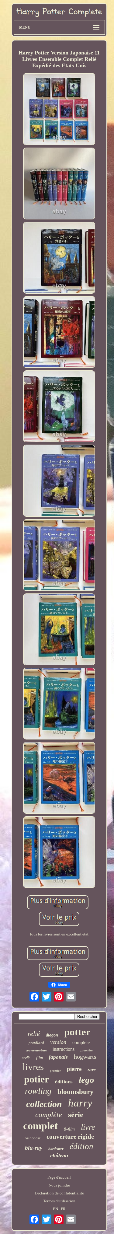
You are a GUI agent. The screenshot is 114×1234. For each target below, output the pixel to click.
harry (80, 1103)
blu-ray (33, 1148)
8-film (69, 1129)
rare (92, 1069)
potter (77, 1031)
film (39, 1057)
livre (88, 1127)
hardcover (56, 1149)
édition (81, 1146)
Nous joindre (59, 1185)
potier (36, 1079)
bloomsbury (75, 1092)
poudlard (36, 1042)
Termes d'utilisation (59, 1201)
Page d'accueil (59, 1177)
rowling (38, 1091)
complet (40, 1125)
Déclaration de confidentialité (59, 1193)
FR (63, 1209)
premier (55, 1070)
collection (44, 1104)
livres (33, 1066)
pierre (74, 1069)
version (58, 1042)
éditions (64, 1082)
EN (55, 1209)
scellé (26, 1058)
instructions (63, 1049)
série (75, 1114)
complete (81, 1042)
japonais (58, 1057)
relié (34, 1033)
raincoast (32, 1138)
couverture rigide (70, 1136)
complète (48, 1115)
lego (86, 1080)
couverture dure (36, 1050)
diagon (52, 1035)
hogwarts (85, 1056)
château (59, 1155)
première (87, 1050)
